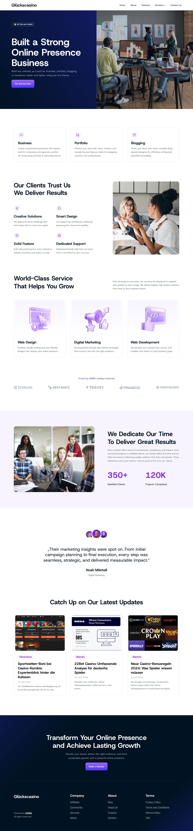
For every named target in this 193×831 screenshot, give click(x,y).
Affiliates (74, 802)
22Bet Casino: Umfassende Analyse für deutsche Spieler (95, 668)
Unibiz (28, 813)
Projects (112, 812)
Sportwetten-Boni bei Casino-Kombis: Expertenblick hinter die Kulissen (36, 670)
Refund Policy (153, 812)
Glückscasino (24, 5)
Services (74, 812)
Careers (112, 817)
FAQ (148, 817)
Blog (110, 802)
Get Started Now (23, 83)
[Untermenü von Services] (164, 5)
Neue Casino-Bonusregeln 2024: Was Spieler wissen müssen (151, 668)
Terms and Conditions (157, 807)
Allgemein (80, 656)
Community (76, 807)
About (73, 817)
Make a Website (96, 766)
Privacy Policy (153, 802)
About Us (113, 807)
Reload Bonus (25, 656)
